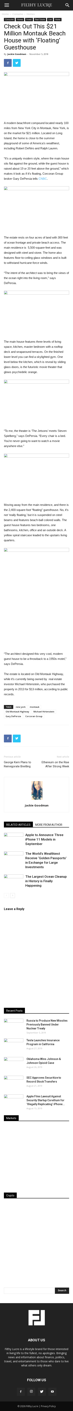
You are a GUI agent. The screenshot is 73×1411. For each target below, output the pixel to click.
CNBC (43, 178)
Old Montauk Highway (17, 711)
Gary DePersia (13, 716)
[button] (67, 5)
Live (50, 19)
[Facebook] (21, 1392)
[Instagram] (31, 1392)
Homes (31, 14)
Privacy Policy (48, 1406)
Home (5, 14)
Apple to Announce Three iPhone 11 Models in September (44, 839)
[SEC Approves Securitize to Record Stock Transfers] (13, 1082)
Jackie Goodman (16, 54)
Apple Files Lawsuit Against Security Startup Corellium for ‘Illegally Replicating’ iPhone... (45, 1100)
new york (21, 706)
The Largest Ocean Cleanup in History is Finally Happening (46, 881)
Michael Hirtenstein (43, 711)
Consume (17, 14)
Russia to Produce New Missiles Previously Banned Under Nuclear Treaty (47, 1024)
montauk (34, 706)
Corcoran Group (33, 716)
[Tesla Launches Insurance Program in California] (13, 1045)
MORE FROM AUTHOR (48, 824)
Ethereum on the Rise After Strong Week (55, 764)
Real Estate (40, 19)
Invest (29, 19)
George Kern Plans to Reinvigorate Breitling (17, 764)
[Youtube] (52, 1392)
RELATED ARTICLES (18, 824)
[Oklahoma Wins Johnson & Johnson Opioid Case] (13, 1064)
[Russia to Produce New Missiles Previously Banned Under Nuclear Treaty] (13, 1025)
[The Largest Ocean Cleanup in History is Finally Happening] (13, 881)
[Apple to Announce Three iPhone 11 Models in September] (13, 839)
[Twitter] (42, 1392)
